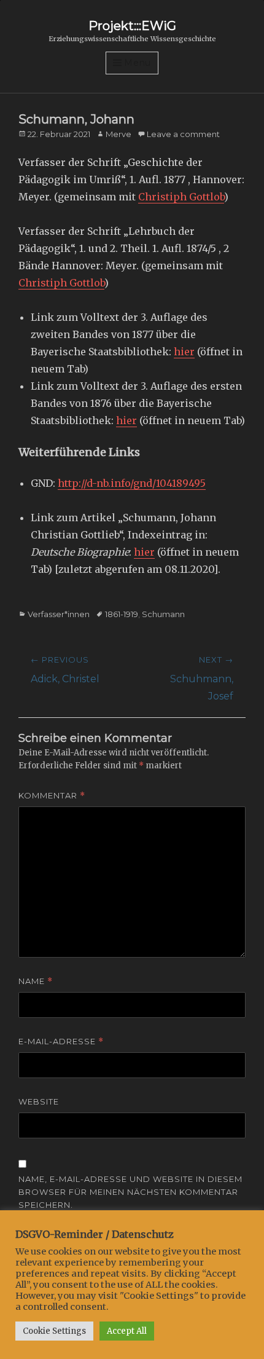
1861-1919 (121, 614)
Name (35, 981)
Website (38, 1101)
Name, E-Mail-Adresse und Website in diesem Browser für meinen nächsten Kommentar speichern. (130, 1192)
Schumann (163, 614)
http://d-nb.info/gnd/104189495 (132, 483)
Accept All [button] (127, 1331)
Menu (137, 62)
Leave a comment (183, 134)
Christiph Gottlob (181, 197)
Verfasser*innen (59, 614)
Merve (118, 134)
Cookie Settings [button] (54, 1331)
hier (184, 351)
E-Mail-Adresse (61, 1041)
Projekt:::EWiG (132, 25)
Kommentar (51, 795)
